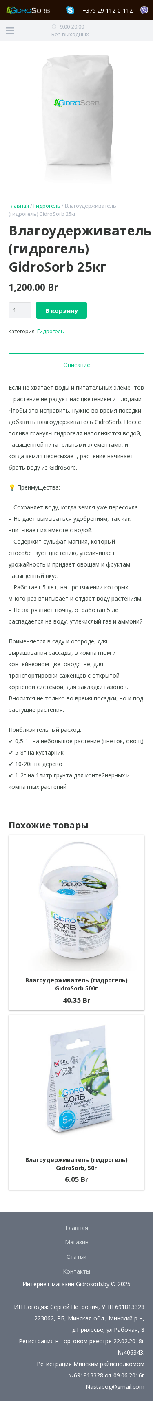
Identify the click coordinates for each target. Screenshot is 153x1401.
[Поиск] (144, 30)
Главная (19, 205)
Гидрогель (46, 205)
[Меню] (9, 30)
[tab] (76, 364)
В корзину (61, 310)
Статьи (76, 1256)
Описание (76, 365)
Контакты (76, 1271)
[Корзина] (129, 30)
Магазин (77, 1242)
